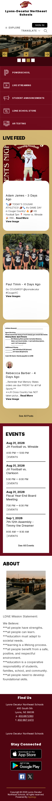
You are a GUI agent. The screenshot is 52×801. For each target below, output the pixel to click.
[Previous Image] (4, 54)
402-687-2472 (25, 720)
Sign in (39, 25)
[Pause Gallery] (26, 54)
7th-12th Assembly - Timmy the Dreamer (21, 523)
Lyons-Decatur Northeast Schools (24, 733)
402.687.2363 (25, 716)
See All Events (26, 545)
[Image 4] (33, 60)
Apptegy (32, 797)
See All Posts (26, 415)
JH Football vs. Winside (22, 447)
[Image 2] (23, 60)
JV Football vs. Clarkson (16, 471)
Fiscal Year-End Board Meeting (21, 497)
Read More (22, 218)
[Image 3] (28, 60)
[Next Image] (47, 54)
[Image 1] (19, 60)
